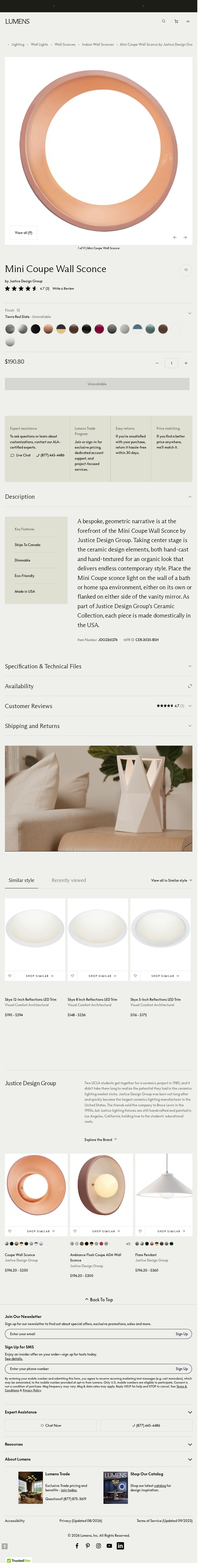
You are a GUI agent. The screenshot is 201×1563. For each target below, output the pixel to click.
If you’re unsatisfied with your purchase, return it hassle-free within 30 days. (131, 444)
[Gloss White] (10, 342)
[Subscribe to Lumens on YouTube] (109, 1545)
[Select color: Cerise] (101, 1244)
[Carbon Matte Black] (86, 329)
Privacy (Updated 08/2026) (81, 1521)
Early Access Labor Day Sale (99, 6)
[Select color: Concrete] (106, 1244)
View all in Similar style (169, 880)
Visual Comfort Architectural (27, 1005)
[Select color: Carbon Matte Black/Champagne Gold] (21, 1244)
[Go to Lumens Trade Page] (30, 1488)
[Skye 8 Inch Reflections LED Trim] (98, 928)
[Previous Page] (175, 237)
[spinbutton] (171, 363)
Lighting (18, 44)
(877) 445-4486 (52, 455)
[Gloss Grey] (112, 329)
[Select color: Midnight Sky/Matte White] (36, 1244)
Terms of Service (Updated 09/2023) (164, 1521)
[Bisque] (23, 329)
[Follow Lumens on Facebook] (77, 1545)
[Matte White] (125, 329)
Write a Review (63, 288)
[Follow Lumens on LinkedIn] (120, 1545)
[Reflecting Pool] (150, 329)
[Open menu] (188, 21)
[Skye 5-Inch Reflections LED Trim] (160, 928)
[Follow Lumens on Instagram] (98, 1545)
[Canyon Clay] (74, 329)
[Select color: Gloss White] (41, 1244)
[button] (21, 288)
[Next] (143, 6)
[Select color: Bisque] (7, 1244)
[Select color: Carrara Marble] (96, 1244)
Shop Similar (37, 975)
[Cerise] (99, 329)
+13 (128, 1244)
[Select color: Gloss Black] (11, 1244)
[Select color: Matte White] (31, 1244)
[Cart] (176, 22)
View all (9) (23, 233)
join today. (69, 1490)
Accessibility (15, 1521)
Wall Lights (39, 44)
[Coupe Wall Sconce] (36, 1185)
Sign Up (182, 1334)
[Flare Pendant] (166, 1185)
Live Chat (23, 455)
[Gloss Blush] (48, 329)
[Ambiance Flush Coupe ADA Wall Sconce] (101, 1185)
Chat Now (53, 1425)
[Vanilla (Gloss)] (176, 329)
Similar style (21, 880)
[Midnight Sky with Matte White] (137, 329)
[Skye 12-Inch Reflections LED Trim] (35, 928)
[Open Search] (164, 22)
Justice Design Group (26, 281)
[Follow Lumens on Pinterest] (87, 1545)
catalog (160, 1485)
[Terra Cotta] (163, 329)
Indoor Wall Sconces (98, 44)
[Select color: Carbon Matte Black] (26, 1244)
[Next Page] (185, 237)
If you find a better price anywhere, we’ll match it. (171, 441)
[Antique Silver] (10, 329)
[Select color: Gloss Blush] (16, 1244)
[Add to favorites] (186, 270)
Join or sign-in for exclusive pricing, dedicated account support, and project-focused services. (89, 455)
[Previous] (54, 6)
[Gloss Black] (35, 329)
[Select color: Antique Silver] (72, 1244)
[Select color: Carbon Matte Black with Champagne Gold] (91, 1244)
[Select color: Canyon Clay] (82, 1244)
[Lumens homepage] (17, 22)
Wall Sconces (65, 44)
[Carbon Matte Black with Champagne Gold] (61, 329)
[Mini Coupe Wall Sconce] (99, 151)
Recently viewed (68, 880)
